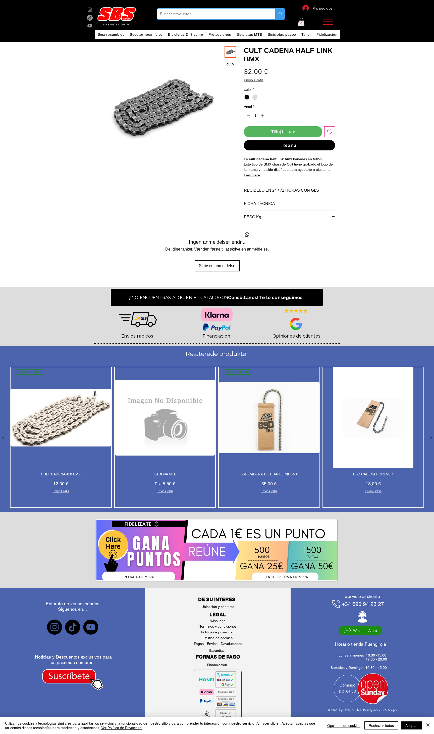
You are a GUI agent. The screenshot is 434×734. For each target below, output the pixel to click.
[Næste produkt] (431, 437)
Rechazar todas (381, 725)
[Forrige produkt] (3, 437)
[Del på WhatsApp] (247, 235)
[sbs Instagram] (90, 10)
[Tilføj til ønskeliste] (329, 131)
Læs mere (252, 175)
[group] (217, 437)
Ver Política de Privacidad (121, 727)
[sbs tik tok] (90, 18)
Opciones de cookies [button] (343, 725)
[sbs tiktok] (72, 627)
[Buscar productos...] (280, 14)
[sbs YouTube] (90, 26)
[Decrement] (248, 115)
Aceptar (411, 725)
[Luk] (428, 725)
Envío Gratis (253, 80)
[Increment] (263, 115)
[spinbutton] (255, 115)
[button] (301, 22)
